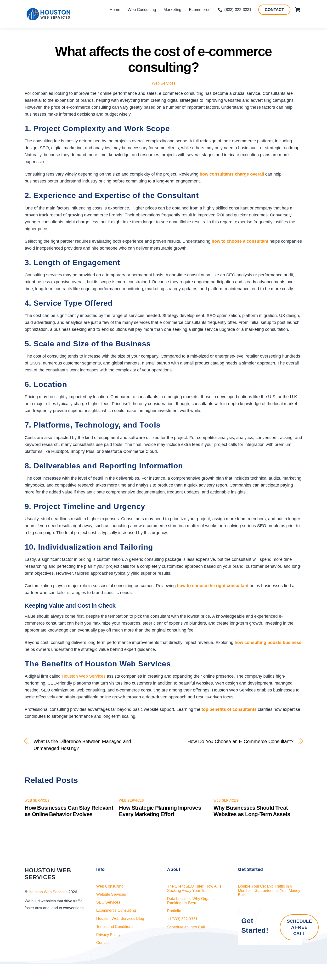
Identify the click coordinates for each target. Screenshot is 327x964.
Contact (274, 9)
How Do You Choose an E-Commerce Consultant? (240, 741)
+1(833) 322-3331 (182, 919)
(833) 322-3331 (237, 9)
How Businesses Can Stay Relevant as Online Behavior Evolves (69, 811)
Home (115, 9)
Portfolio (174, 911)
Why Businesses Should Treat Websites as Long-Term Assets (252, 811)
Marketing (172, 9)
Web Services (163, 83)
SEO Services (108, 902)
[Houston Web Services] (49, 19)
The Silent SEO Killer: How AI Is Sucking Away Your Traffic (194, 888)
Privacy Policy (108, 935)
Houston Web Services (84, 676)
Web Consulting (142, 9)
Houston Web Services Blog (120, 918)
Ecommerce (199, 9)
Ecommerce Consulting (116, 910)
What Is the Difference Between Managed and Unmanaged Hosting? (82, 745)
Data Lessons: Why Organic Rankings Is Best (190, 901)
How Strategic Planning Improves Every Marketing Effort (160, 811)
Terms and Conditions (114, 927)
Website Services (111, 894)
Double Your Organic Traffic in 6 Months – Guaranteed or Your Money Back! (269, 890)
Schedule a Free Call (299, 927)
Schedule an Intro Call (186, 927)
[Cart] (297, 9)
